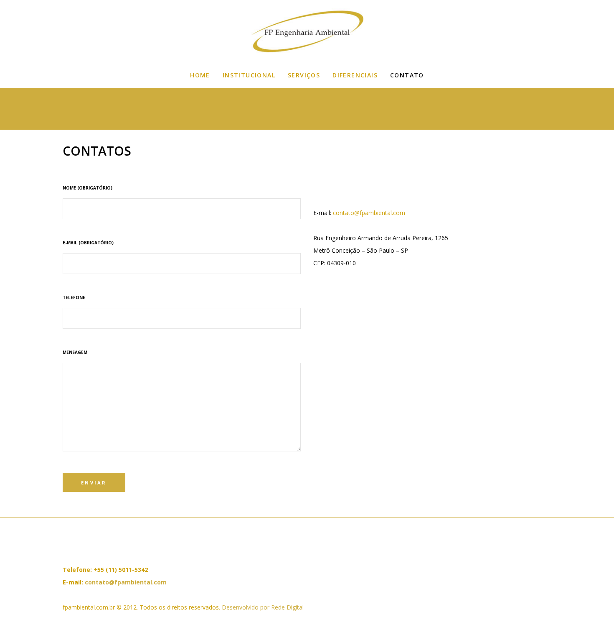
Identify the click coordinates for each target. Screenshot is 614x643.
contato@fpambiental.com (369, 213)
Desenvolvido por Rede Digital (263, 607)
